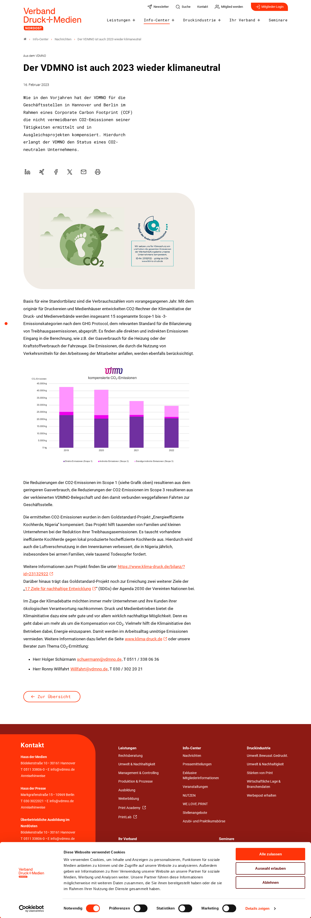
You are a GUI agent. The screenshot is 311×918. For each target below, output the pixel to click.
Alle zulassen (270, 854)
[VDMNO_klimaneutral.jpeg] (109, 240)
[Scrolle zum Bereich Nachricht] (9, 325)
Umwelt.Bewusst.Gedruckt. (267, 756)
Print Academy (129, 808)
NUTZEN (189, 795)
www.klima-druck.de (143, 638)
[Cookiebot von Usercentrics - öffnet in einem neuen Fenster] (31, 908)
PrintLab (125, 817)
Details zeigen (257, 908)
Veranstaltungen (195, 787)
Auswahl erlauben (270, 868)
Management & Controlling (138, 773)
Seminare (278, 19)
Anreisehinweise (33, 776)
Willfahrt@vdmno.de (89, 669)
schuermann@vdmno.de (99, 659)
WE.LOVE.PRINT (195, 804)
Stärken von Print (260, 773)
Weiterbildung (128, 799)
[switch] (140, 908)
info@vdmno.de (63, 770)
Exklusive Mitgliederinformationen (201, 775)
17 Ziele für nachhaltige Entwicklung (58, 588)
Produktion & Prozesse (135, 781)
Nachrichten (192, 756)
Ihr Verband (242, 19)
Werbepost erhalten (261, 795)
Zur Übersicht (54, 696)
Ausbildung (126, 790)
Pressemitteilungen (197, 764)
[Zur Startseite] (52, 19)
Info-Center (157, 19)
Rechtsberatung (130, 756)
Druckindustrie (199, 19)
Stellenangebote (195, 813)
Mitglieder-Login (272, 6)
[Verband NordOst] (25, 39)
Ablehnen (270, 882)
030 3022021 (33, 801)
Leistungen (118, 19)
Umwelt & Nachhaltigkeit (136, 764)
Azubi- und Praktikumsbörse (204, 821)
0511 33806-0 (34, 770)
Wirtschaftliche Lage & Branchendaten (264, 784)
